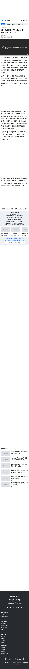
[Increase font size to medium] (21, 20)
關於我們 (3, 615)
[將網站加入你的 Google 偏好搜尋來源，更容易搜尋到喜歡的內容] (14, 242)
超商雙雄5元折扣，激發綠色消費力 (14, 222)
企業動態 (3, 638)
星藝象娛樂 (3, 644)
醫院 (12, 208)
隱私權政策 (3, 623)
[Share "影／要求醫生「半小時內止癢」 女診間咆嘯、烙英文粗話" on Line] (23, 20)
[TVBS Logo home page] (5, 20)
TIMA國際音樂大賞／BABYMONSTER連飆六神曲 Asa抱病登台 (16, 24)
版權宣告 (3, 629)
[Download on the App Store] (9, 658)
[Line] (10, 607)
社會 (5, 27)
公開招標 (3, 647)
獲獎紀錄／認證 (4, 653)
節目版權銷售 (4, 645)
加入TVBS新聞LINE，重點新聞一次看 (14, 240)
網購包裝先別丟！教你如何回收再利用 (14, 225)
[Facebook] (7, 607)
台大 (8, 208)
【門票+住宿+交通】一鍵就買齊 (14, 217)
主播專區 (3, 642)
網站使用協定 (4, 627)
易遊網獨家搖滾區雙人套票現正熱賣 (14, 216)
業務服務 (3, 649)
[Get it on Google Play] (19, 658)
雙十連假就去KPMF (14, 214)
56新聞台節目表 (4, 616)
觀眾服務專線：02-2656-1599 (14, 603)
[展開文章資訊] (26, 36)
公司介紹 (3, 636)
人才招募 (3, 640)
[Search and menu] (26, 20)
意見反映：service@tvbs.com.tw (14, 602)
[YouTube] (18, 607)
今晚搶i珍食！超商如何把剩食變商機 (14, 223)
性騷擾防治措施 (4, 625)
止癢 (25, 208)
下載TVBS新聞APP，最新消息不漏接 (15, 238)
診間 (21, 208)
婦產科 (3, 208)
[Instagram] (16, 607)
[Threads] (13, 607)
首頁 (2, 27)
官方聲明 (3, 651)
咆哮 (16, 208)
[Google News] (21, 607)
